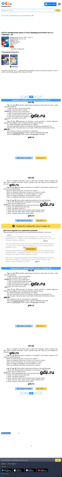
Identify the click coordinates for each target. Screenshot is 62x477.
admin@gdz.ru (12, 463)
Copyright (3, 466)
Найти (58, 10)
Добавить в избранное (17, 49)
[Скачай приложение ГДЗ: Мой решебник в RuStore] (30, 470)
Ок (58, 460)
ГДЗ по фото (40, 158)
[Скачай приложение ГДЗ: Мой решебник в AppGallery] (42, 470)
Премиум (3, 463)
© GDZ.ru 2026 (5, 473)
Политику (26, 460)
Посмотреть (31, 249)
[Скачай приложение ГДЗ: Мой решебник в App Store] (18, 470)
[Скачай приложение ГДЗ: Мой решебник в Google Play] (6, 470)
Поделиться (7, 433)
